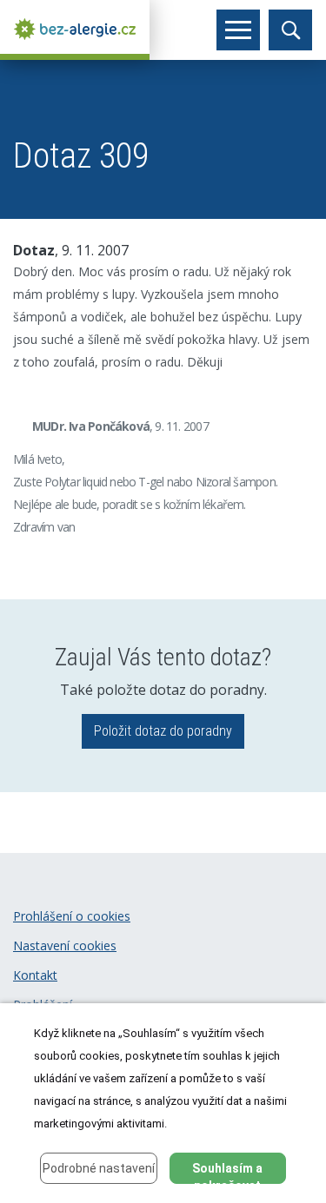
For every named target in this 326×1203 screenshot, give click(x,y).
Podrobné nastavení (99, 1168)
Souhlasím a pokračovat (227, 1172)
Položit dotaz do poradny (163, 731)
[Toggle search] (290, 30)
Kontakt (35, 975)
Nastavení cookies (64, 945)
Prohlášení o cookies (71, 916)
